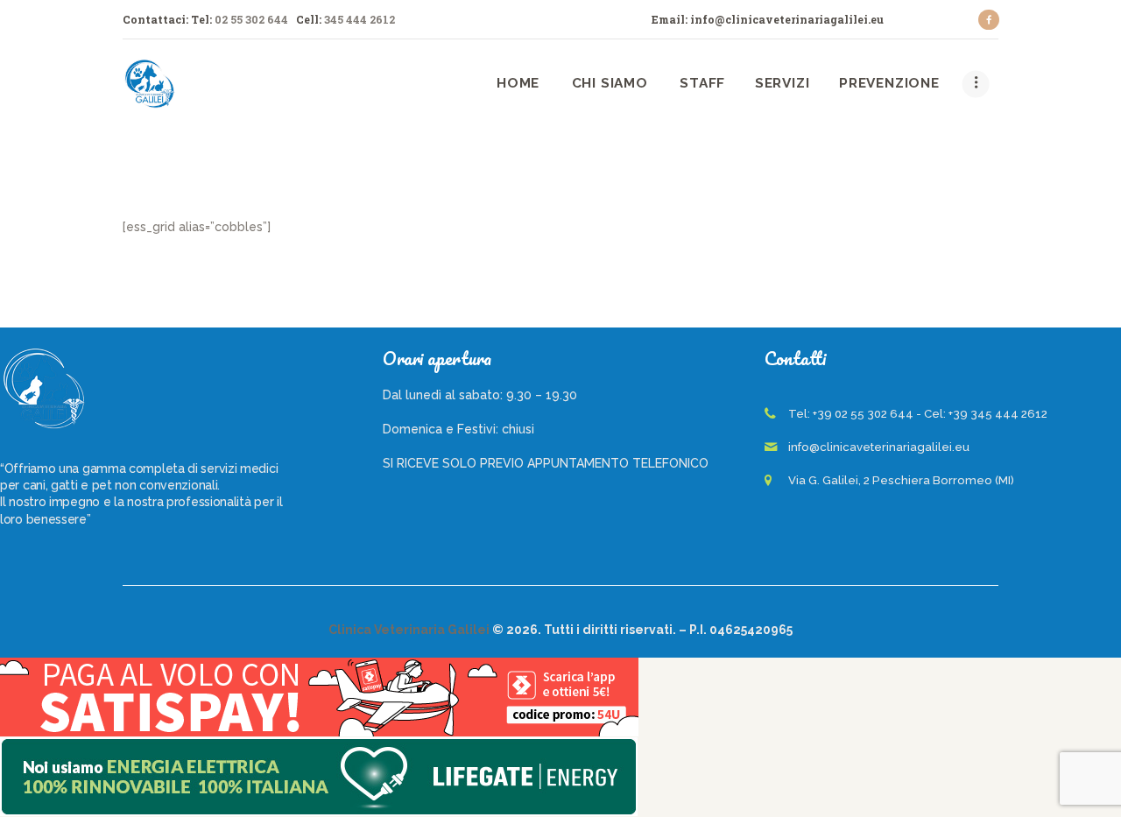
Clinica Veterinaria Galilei (409, 630)
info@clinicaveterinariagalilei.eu (878, 447)
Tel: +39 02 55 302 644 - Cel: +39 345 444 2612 (917, 413)
